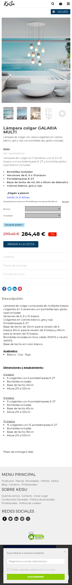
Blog (4, 484)
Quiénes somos (11, 495)
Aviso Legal (41, 495)
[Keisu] (9, 4)
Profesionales (29, 484)
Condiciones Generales (15, 499)
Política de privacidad (42, 499)
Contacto (14, 484)
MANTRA (7, 145)
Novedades (32, 480)
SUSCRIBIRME (36, 577)
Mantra (6, 149)
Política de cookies (30, 503)
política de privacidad (46, 570)
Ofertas (45, 480)
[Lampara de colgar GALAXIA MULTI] (36, 60)
